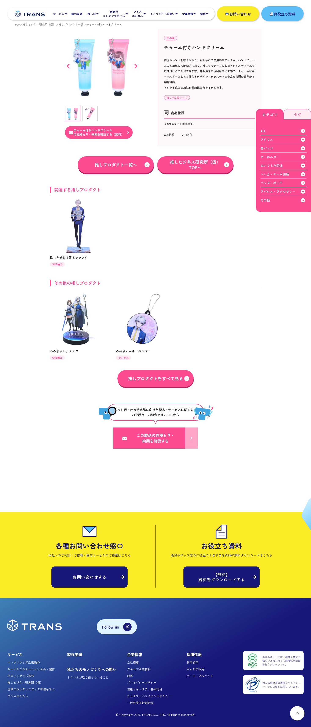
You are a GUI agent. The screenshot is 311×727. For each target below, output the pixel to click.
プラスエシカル (17, 696)
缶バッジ (266, 148)
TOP (17, 24)
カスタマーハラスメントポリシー (149, 696)
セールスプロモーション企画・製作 (31, 669)
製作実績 (74, 654)
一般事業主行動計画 (140, 703)
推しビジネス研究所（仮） (39, 24)
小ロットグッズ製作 (20, 676)
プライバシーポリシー (142, 682)
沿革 (130, 676)
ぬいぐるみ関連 (271, 165)
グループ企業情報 (139, 669)
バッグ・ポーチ (271, 183)
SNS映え (57, 264)
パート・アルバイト (200, 676)
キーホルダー (269, 157)
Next (136, 66)
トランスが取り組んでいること (88, 677)
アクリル (266, 139)
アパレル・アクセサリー (277, 191)
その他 (170, 38)
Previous (68, 66)
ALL (263, 131)
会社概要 (133, 662)
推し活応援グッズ (177, 97)
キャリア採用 (195, 669)
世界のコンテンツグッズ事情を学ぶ (31, 689)
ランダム (123, 357)
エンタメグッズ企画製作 (23, 662)
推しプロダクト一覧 (71, 24)
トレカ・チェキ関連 (274, 174)
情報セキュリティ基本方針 (144, 689)
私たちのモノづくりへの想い (92, 669)
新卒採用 (192, 662)
